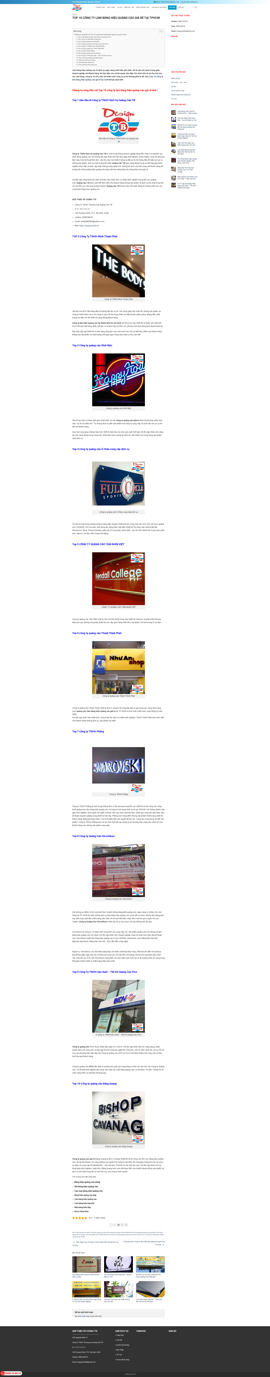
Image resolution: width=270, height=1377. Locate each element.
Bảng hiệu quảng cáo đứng (87, 60)
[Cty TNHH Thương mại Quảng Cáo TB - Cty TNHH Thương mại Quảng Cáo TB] (81, 7)
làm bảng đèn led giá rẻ (114, 1232)
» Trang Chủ (119, 1335)
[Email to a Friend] (118, 1225)
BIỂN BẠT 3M (129, 7)
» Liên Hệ (118, 1340)
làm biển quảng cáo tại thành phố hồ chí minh (99, 1234)
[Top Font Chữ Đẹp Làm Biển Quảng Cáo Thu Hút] (118, 1289)
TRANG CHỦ (100, 7)
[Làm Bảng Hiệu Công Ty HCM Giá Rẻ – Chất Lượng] (86, 1264)
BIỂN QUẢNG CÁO (142, 7)
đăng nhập (86, 1316)
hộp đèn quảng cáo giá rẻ (99, 1232)
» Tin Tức (118, 1355)
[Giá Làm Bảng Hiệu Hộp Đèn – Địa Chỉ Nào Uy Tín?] (118, 1264)
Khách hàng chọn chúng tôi (181, 95)
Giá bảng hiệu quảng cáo (86, 62)
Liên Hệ (181, 7)
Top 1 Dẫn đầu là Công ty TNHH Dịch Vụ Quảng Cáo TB (94, 37)
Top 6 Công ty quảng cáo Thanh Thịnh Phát (91, 48)
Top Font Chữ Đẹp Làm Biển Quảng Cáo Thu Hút (186, 144)
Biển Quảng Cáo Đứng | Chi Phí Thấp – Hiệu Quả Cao (187, 178)
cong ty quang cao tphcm (83, 1232)
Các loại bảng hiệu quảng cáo (88, 64)
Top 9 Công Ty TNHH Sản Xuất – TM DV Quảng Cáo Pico (95, 55)
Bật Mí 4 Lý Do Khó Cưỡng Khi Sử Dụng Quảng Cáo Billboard (148, 1276)
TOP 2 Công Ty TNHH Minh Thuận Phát (89, 39)
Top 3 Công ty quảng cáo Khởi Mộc (88, 41)
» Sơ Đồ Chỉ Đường (122, 1345)
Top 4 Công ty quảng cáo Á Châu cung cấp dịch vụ (93, 44)
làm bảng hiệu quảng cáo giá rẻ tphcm (145, 1232)
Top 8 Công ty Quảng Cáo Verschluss (89, 53)
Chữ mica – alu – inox (179, 82)
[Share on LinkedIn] (126, 1225)
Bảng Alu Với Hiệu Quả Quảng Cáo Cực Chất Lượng (186, 170)
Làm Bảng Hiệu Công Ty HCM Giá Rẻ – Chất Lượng (187, 112)
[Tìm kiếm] (196, 7)
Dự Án (119, 7)
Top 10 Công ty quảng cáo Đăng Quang (91, 58)
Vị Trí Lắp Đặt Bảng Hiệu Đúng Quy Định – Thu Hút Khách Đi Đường (187, 186)
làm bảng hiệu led (127, 1232)
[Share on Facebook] (111, 1225)
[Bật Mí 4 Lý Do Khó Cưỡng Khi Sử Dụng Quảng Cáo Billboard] (150, 1264)
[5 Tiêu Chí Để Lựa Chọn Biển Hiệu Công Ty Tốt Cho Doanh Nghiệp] (86, 1289)
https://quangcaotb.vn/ (89, 226)
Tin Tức (172, 7)
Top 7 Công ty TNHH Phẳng (86, 51)
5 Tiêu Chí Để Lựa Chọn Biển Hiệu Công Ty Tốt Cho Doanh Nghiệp (86, 1300)
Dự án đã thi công (177, 91)
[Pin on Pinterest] (122, 1225)
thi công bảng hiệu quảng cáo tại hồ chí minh (127, 1234)
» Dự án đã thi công (122, 1360)
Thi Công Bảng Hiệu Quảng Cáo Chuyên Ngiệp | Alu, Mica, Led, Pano (187, 161)
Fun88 (143, 1374)
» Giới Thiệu (119, 1350)
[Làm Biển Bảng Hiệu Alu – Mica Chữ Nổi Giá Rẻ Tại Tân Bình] (150, 1289)
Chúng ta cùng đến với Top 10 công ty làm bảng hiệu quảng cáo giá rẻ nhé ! (101, 34)
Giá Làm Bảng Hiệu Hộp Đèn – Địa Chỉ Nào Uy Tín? (187, 119)
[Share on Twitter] (115, 1225)
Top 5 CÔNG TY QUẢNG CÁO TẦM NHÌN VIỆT (91, 46)
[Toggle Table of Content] (160, 31)
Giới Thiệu (111, 7)
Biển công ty (175, 78)
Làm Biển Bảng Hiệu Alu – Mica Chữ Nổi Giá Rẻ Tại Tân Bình (149, 1300)
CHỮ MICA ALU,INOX (159, 7)
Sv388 (138, 1374)
